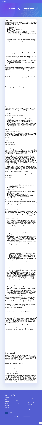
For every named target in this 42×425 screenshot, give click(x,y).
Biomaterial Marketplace (31, 397)
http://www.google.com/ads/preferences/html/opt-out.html (18, 309)
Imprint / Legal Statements (26, 416)
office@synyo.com (11, 142)
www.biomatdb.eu (15, 201)
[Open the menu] (40, 1)
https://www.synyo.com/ (12, 144)
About (17, 400)
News (17, 398)
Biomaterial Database (30, 398)
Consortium (18, 401)
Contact (17, 403)
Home (17, 397)
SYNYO (15, 416)
